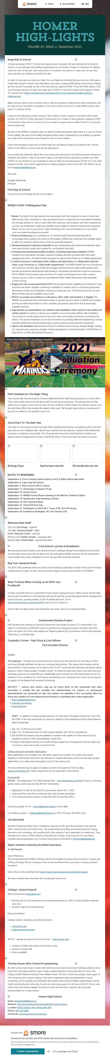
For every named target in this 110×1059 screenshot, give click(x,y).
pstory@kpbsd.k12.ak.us (44, 806)
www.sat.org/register (22, 703)
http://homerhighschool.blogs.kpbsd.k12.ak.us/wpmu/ (42, 1004)
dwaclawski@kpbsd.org (25, 167)
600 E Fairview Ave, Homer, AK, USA (34, 1007)
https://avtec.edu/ (61, 939)
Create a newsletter (28, 1051)
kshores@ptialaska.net (84, 839)
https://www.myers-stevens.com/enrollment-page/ (64, 872)
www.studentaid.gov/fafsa (69, 780)
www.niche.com (19, 926)
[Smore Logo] (29, 4)
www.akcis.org (33, 894)
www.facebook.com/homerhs (33, 1014)
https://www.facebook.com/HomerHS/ (26, 602)
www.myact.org (19, 706)
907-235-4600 (22, 1010)
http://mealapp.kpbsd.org (23, 700)
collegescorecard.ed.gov (23, 929)
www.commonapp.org (18, 771)
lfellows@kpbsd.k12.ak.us (42, 813)
